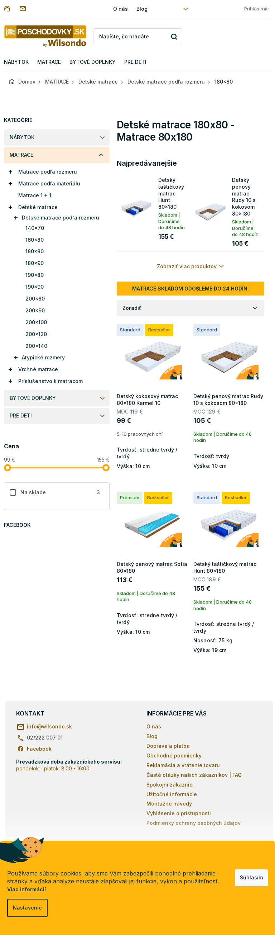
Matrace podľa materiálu (49, 183)
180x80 (34, 251)
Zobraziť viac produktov (187, 266)
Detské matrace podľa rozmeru (60, 217)
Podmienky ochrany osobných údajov (193, 823)
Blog (142, 9)
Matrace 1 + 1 (34, 195)
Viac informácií (26, 889)
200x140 (36, 346)
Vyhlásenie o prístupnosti (178, 813)
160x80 (34, 240)
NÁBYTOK (22, 137)
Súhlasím (251, 877)
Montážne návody (169, 804)
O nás (120, 9)
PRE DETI (21, 415)
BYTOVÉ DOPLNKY (33, 398)
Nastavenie (27, 908)
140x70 (34, 228)
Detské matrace (38, 207)
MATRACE (21, 155)
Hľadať (174, 36)
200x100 (36, 322)
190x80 (34, 275)
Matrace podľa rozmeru (47, 172)
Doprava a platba (168, 746)
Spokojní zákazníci (170, 784)
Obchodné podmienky (174, 755)
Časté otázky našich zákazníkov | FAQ (194, 775)
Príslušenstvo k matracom (50, 381)
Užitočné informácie (171, 794)
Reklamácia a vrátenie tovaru (183, 765)
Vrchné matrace (38, 369)
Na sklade (60, 492)
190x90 (34, 287)
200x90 (35, 310)
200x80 (35, 299)
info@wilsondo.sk (49, 726)
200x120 (36, 334)
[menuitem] (16, 62)
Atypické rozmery (43, 357)
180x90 (34, 263)
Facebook (39, 749)
